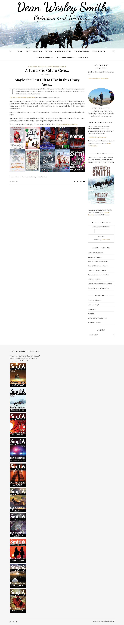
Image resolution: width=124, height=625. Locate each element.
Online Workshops (45, 57)
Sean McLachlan (93, 261)
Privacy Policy (99, 51)
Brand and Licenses (94, 300)
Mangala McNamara (94, 275)
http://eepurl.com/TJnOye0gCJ (98, 78)
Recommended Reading (56, 67)
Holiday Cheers (15, 177)
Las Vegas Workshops (65, 57)
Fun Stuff (42, 67)
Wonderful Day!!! (93, 305)
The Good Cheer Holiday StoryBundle (22, 97)
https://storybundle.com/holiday (67, 124)
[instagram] (13, 621)
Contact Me (83, 57)
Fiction (49, 51)
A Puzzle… (100, 252)
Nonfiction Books (63, 51)
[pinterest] (16, 621)
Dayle (90, 257)
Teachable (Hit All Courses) (97, 137)
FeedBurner (106, 240)
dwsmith (15, 181)
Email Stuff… (92, 309)
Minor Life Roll (101, 270)
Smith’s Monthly (82, 51)
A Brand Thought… (102, 288)
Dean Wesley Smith (62, 7)
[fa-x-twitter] (10, 621)
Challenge (32, 67)
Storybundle (42, 177)
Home (20, 51)
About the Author (34, 51)
